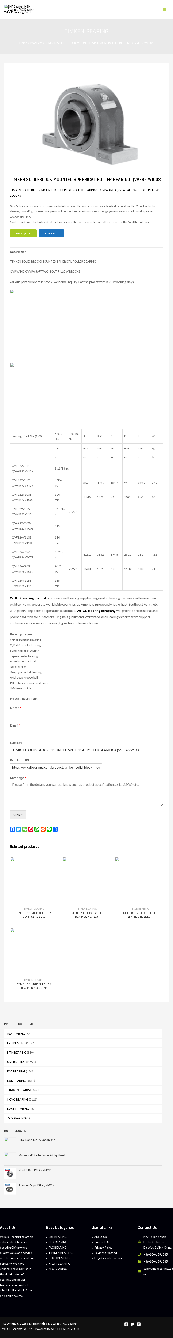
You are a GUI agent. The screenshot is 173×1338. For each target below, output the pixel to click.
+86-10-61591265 (155, 1254)
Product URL (20, 760)
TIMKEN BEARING (19, 1090)
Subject (17, 742)
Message (18, 778)
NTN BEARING (16, 1052)
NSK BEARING (16, 1080)
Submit (18, 815)
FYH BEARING (16, 1043)
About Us (100, 1236)
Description (18, 252)
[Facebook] (126, 1324)
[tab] (18, 252)
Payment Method (105, 1252)
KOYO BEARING (17, 1099)
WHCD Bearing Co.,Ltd (28, 598)
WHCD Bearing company (96, 611)
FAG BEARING (16, 1071)
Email (15, 725)
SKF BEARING (16, 1062)
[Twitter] (132, 1324)
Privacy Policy (103, 1247)
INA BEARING (16, 1033)
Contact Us (101, 1242)
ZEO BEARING (16, 1118)
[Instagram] (139, 1324)
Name (15, 708)
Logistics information (108, 1258)
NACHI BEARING (18, 1108)
